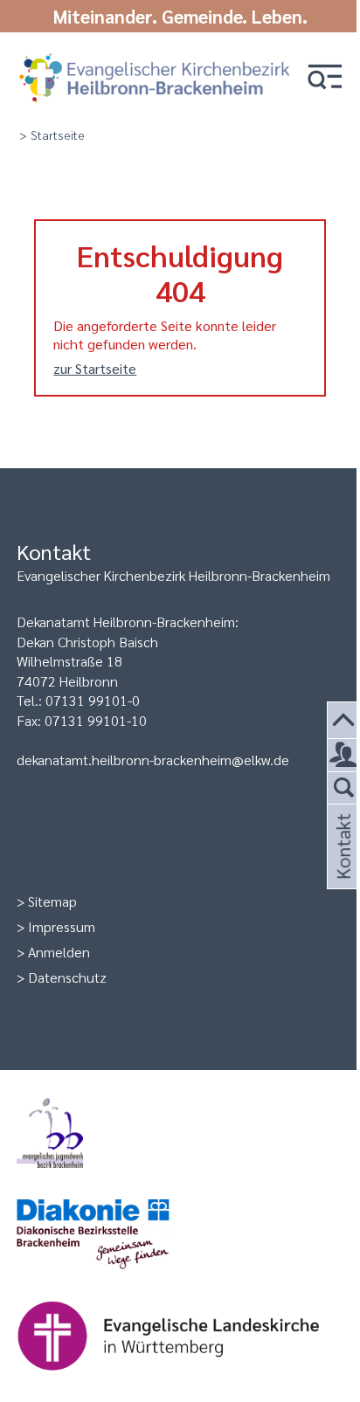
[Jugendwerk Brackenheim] (180, 1134)
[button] (325, 78)
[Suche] (344, 788)
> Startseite (52, 134)
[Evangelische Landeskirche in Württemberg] (180, 1337)
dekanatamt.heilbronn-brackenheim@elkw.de (153, 759)
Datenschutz (67, 977)
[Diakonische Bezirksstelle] (180, 1236)
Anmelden (59, 952)
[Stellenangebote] (344, 755)
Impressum (61, 926)
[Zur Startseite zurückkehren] (154, 54)
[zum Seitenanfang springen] (344, 721)
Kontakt (341, 867)
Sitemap (52, 901)
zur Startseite (94, 368)
